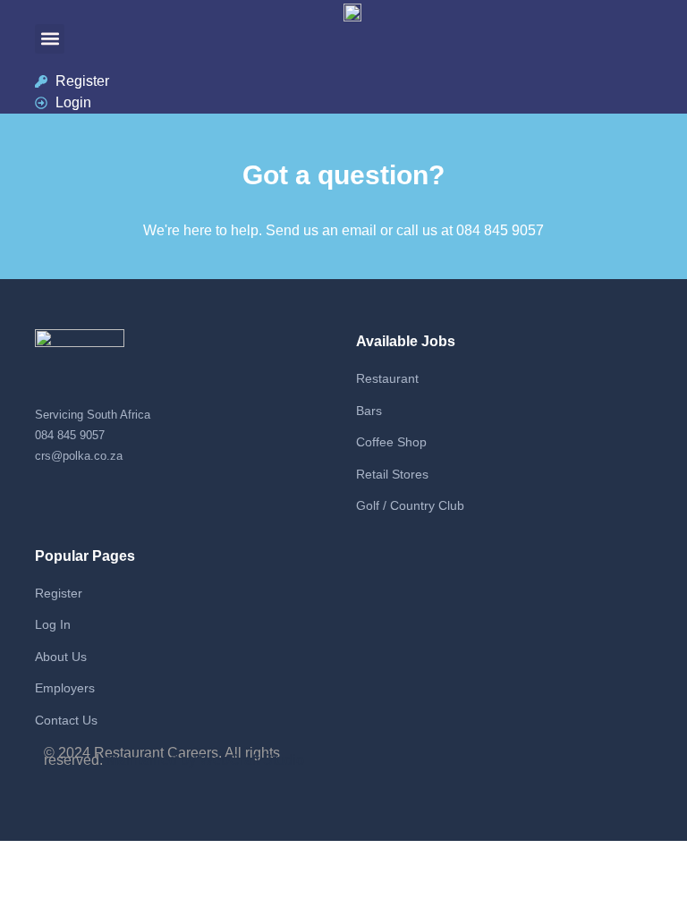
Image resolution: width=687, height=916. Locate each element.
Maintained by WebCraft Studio (205, 760)
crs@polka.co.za (79, 455)
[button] (49, 39)
